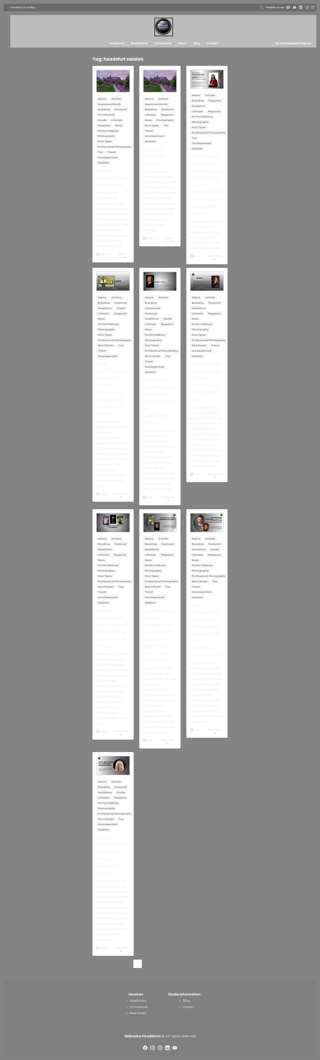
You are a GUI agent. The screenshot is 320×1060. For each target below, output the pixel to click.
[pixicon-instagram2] (152, 1047)
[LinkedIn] (301, 7)
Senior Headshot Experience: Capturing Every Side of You (112, 628)
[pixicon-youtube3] (175, 1047)
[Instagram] (307, 7)
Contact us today (22, 7)
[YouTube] (294, 7)
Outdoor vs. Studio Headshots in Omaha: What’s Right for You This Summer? (159, 635)
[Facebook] (288, 7)
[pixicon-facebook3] (145, 1047)
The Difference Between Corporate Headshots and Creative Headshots (205, 630)
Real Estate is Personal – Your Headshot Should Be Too (205, 382)
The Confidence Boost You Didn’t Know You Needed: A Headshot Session (112, 389)
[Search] (261, 7)
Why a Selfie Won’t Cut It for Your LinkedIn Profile (113, 855)
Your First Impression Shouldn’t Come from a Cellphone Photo (159, 401)
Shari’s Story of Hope (154, 156)
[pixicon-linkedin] (167, 1047)
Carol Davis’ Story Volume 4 (113, 178)
